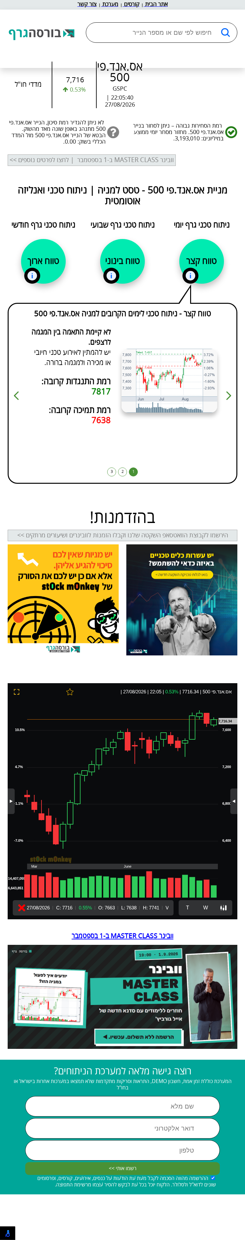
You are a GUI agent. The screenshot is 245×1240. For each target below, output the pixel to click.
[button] (228, 395)
